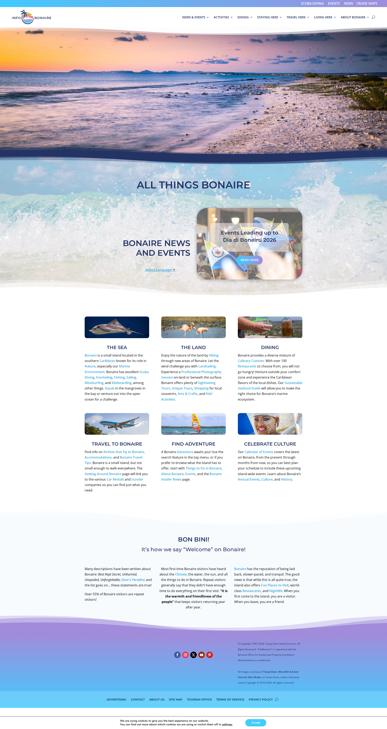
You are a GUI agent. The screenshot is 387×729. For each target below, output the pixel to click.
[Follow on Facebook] (177, 655)
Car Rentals (116, 479)
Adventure (185, 452)
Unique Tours (182, 388)
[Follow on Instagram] (185, 655)
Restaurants (247, 366)
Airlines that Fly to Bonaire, (124, 452)
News (348, 3)
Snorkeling (104, 377)
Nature (90, 366)
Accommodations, (98, 457)
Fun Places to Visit (275, 585)
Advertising (116, 699)
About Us (156, 699)
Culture (267, 479)
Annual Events (249, 479)
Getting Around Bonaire (103, 474)
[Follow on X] (193, 655)
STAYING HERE (267, 17)
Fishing (119, 377)
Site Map (175, 699)
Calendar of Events (258, 452)
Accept (255, 723)
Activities (221, 17)
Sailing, (131, 377)
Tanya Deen (270, 671)
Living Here (323, 17)
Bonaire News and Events (156, 248)
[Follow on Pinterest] (209, 655)
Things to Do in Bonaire (204, 468)
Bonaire (91, 355)
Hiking (213, 355)
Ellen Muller (254, 677)
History (286, 479)
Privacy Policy (261, 699)
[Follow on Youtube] (201, 655)
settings (227, 724)
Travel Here (296, 17)
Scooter (137, 479)
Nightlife (275, 591)
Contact (138, 699)
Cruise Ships (366, 3)
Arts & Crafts (188, 393)
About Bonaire (353, 17)
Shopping (201, 388)
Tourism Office (199, 699)
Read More (250, 260)
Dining (243, 17)
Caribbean (107, 361)
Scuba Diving (312, 3)
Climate (181, 574)
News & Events (193, 17)
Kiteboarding (121, 383)
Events (334, 3)
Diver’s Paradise (132, 580)
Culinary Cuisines (251, 361)
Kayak (109, 388)
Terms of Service (230, 699)
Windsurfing (94, 383)
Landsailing (207, 366)
